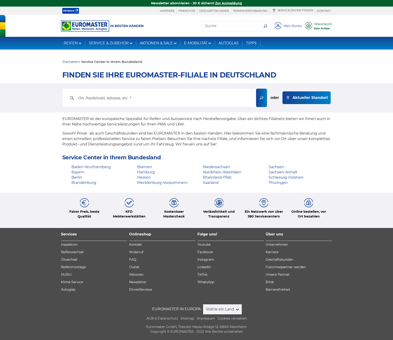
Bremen (144, 167)
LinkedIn (204, 267)
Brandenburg (83, 182)
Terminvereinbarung (250, 10)
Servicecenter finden (295, 10)
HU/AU (66, 274)
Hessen (144, 177)
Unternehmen (277, 244)
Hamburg (146, 172)
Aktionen (136, 274)
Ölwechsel (69, 260)
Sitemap (187, 318)
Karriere (167, 10)
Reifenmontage (73, 267)
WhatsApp (205, 282)
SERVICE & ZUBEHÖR (109, 43)
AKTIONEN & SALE (156, 43)
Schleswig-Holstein (286, 177)
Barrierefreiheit (278, 290)
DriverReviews (140, 290)
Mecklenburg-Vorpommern (162, 182)
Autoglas (68, 290)
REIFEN (71, 43)
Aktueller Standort (310, 97)
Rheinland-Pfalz (217, 177)
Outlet (134, 267)
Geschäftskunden (214, 10)
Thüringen (278, 182)
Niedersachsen (216, 167)
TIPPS (251, 43)
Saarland (211, 182)
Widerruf (136, 252)
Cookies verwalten (232, 318)
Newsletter (137, 282)
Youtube (204, 244)
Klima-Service (72, 282)
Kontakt (324, 10)
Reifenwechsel (72, 252)
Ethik (270, 282)
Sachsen (276, 167)
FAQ (132, 260)
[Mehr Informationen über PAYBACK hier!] (70, 11)
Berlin (76, 177)
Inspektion (69, 244)
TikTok (202, 274)
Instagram (205, 260)
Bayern (77, 172)
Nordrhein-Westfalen (222, 172)
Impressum (206, 318)
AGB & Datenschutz (162, 318)
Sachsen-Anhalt (283, 172)
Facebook (205, 252)
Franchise (187, 10)
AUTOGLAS (229, 43)
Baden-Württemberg (91, 167)
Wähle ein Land (220, 309)
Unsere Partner (278, 274)
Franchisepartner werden (286, 267)
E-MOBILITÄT (195, 43)
